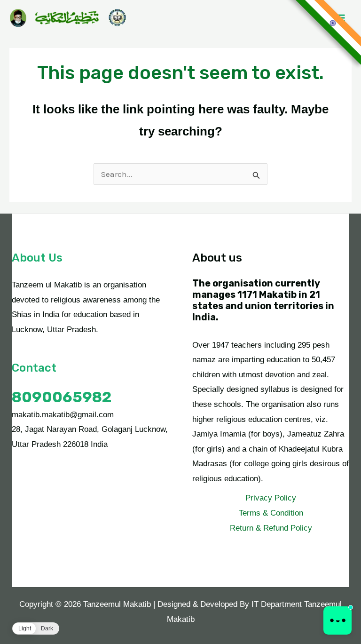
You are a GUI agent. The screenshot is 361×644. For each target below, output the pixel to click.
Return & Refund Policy (271, 528)
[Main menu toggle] (341, 18)
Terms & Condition (271, 513)
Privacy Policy (270, 497)
